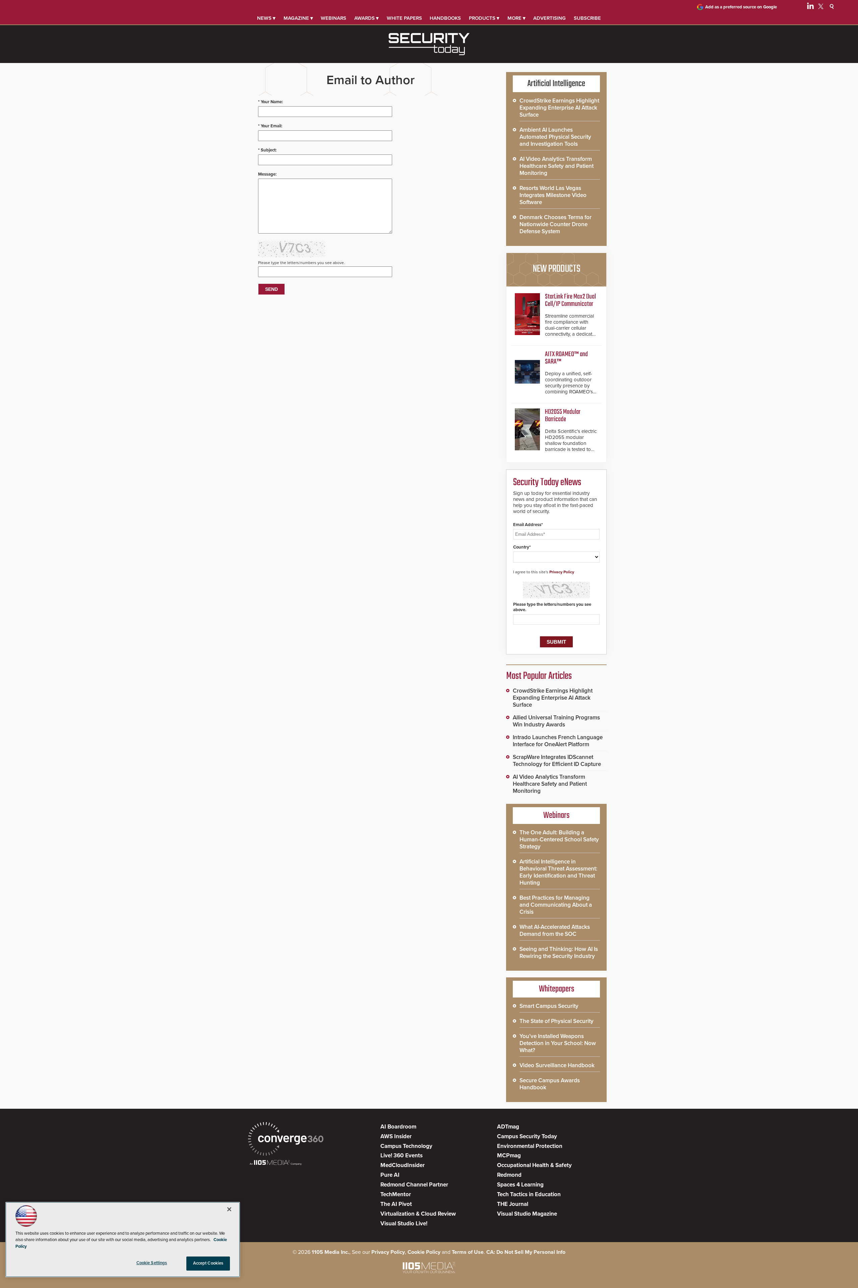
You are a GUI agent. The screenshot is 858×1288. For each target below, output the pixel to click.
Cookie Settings (151, 1263)
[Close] (229, 1209)
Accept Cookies (208, 1263)
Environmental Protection (529, 1146)
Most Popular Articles (539, 676)
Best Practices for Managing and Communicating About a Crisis (555, 904)
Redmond (509, 1174)
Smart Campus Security (548, 1006)
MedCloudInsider (402, 1165)
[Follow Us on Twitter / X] (820, 7)
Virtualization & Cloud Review (418, 1213)
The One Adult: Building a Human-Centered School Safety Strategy (559, 839)
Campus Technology (406, 1146)
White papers (404, 18)
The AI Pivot (396, 1204)
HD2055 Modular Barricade (562, 416)
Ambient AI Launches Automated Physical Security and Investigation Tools (555, 136)
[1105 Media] (276, 1163)
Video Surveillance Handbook (557, 1065)
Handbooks (445, 18)
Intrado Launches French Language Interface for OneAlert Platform (558, 741)
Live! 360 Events (401, 1155)
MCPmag (509, 1155)
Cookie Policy (424, 1252)
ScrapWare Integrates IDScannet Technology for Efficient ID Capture (557, 761)
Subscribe (587, 18)
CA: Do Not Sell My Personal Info (525, 1252)
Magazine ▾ (298, 18)
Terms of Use (468, 1252)
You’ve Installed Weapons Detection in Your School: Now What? (557, 1043)
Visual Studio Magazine (527, 1213)
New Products (556, 269)
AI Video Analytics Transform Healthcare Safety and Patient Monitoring (556, 166)
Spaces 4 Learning (520, 1184)
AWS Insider (396, 1136)
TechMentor (395, 1194)
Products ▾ (484, 18)
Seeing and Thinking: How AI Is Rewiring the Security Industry (558, 953)
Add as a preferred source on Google (741, 7)
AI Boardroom (398, 1126)
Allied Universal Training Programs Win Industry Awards (556, 721)
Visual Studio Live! (403, 1223)
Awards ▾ (366, 18)
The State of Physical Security (556, 1021)
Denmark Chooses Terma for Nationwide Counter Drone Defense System (555, 224)
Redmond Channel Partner (414, 1184)
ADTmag (508, 1126)
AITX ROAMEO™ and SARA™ (566, 358)
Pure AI (390, 1174)
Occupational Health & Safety (534, 1165)
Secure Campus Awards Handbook (549, 1084)
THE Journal (512, 1204)
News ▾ (266, 18)
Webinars (333, 18)
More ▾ (516, 18)
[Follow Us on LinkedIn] (810, 7)
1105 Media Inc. (330, 1252)
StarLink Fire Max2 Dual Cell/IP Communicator (570, 300)
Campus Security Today (527, 1136)
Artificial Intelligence (556, 83)
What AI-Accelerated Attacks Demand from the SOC (554, 930)
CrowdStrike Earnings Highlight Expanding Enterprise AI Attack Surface (559, 107)
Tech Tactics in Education (529, 1194)
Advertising (549, 18)
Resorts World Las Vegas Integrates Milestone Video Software (553, 195)
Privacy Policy (561, 572)
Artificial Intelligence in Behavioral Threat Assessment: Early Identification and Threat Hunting (558, 872)
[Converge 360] (285, 1139)
